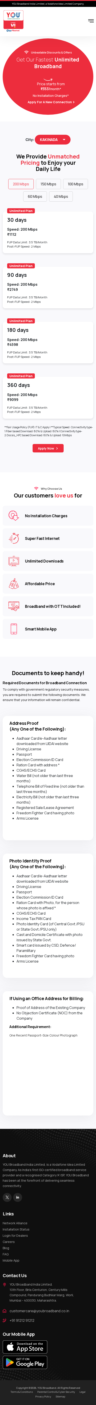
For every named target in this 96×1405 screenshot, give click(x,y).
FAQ (5, 1254)
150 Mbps (48, 184)
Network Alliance (15, 1223)
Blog (6, 1248)
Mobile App (11, 1260)
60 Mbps (35, 196)
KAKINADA (49, 139)
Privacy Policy (43, 1396)
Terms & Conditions (21, 1391)
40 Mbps (61, 196)
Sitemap (60, 1396)
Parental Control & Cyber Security (56, 1391)
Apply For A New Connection (50, 102)
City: (29, 139)
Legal (82, 1391)
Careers (9, 1242)
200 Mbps (21, 184)
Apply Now (46, 448)
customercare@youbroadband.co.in (39, 1311)
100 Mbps (75, 184)
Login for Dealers (15, 1235)
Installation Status (16, 1229)
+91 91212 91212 (22, 1320)
